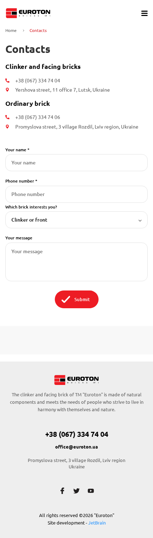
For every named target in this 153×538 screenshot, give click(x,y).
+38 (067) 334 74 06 (37, 117)
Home (11, 30)
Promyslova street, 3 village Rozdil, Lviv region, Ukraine (76, 127)
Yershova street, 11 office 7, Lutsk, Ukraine (62, 90)
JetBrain (97, 522)
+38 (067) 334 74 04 (37, 80)
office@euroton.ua (76, 446)
